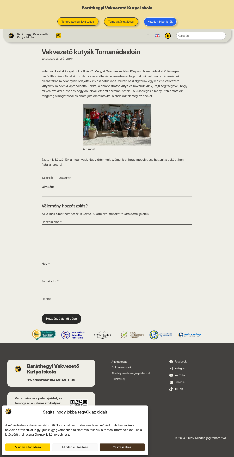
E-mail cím (50, 281)
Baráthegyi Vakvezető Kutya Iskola (32, 36)
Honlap (46, 299)
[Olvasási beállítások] (167, 35)
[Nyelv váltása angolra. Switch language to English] (157, 35)
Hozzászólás (52, 222)
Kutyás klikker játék (160, 21)
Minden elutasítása (75, 447)
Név (46, 263)
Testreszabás (122, 447)
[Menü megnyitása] (148, 36)
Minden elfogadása (28, 447)
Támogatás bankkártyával (78, 21)
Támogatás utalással (121, 21)
